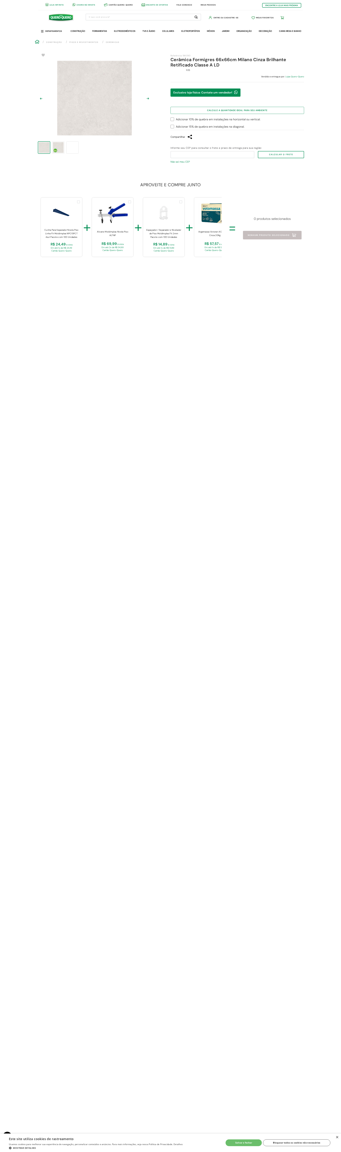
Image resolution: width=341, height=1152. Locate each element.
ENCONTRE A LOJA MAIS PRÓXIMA (281, 5)
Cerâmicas (112, 42)
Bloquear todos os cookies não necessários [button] (296, 1142)
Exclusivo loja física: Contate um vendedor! (202, 92)
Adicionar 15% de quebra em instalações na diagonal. (210, 126)
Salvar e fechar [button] (243, 1142)
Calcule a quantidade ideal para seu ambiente (237, 110)
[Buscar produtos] (197, 17)
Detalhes (178, 1144)
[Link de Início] (37, 42)
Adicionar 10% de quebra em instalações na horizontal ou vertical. (218, 119)
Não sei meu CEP (180, 161)
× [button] (337, 1137)
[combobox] (143, 17)
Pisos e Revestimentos (83, 42)
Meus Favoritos (265, 18)
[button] (96, 1147)
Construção (54, 42)
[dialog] (170, 1143)
